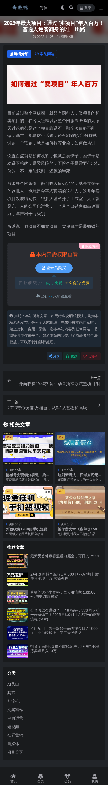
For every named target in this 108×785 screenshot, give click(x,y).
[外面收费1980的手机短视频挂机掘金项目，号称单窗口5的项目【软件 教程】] (28, 502)
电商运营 (15, 718)
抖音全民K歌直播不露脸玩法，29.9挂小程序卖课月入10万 (64, 648)
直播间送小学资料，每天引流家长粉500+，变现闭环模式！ (62, 594)
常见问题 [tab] (47, 53)
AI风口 (13, 684)
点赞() (93, 356)
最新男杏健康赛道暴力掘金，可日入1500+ (65, 555)
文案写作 (15, 709)
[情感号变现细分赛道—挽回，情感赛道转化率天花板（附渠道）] (28, 448)
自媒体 (13, 743)
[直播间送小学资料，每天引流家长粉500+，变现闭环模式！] (17, 597)
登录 (87, 8)
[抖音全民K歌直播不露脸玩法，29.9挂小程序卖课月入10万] (17, 651)
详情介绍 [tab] (21, 53)
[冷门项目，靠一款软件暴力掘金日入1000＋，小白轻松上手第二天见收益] (17, 633)
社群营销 (15, 735)
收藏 (74, 356)
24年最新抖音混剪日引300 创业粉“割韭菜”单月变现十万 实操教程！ (65, 576)
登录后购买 (56, 268)
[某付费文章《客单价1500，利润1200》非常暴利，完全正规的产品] (80, 502)
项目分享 (67, 36)
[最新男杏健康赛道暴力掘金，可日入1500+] (17, 561)
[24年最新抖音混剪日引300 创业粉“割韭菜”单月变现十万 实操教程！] (17, 579)
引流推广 (15, 701)
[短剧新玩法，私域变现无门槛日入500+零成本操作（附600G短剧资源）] (80, 448)
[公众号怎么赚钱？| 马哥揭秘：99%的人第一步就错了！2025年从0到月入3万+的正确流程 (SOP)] (17, 615)
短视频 (13, 726)
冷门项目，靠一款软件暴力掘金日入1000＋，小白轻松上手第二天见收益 (64, 630)
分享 (56, 356)
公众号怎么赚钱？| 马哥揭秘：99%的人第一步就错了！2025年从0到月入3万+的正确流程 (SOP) (65, 614)
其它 (11, 692)
